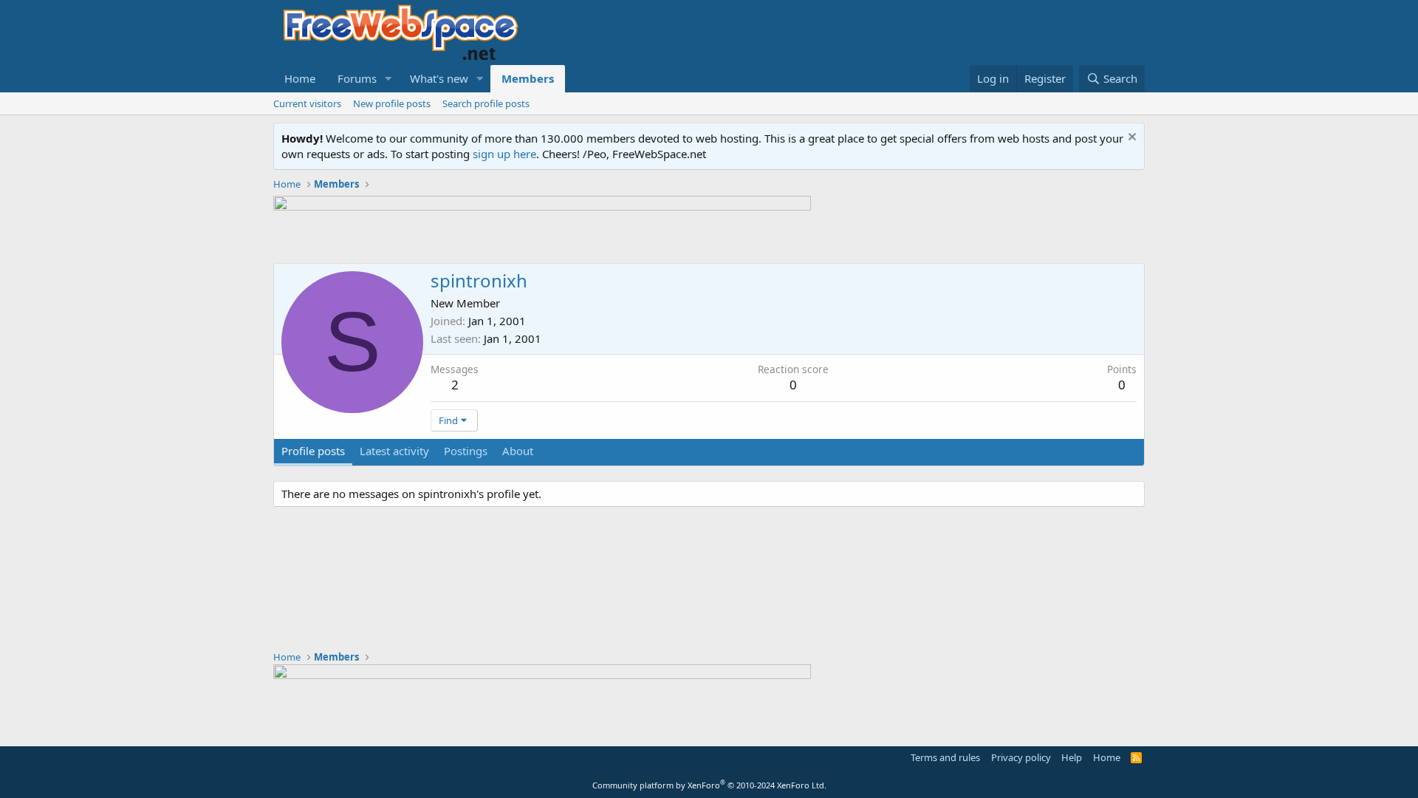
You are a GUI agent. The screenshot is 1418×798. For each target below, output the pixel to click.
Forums (357, 78)
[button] (388, 78)
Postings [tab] (465, 450)
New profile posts (392, 103)
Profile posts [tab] (313, 450)
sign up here (504, 153)
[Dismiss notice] (1130, 138)
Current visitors (307, 103)
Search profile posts (486, 103)
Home (299, 78)
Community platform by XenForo (709, 785)
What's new (439, 78)
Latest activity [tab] (394, 450)
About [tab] (517, 450)
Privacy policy (1021, 757)
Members (527, 78)
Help (1071, 757)
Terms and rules (945, 757)
